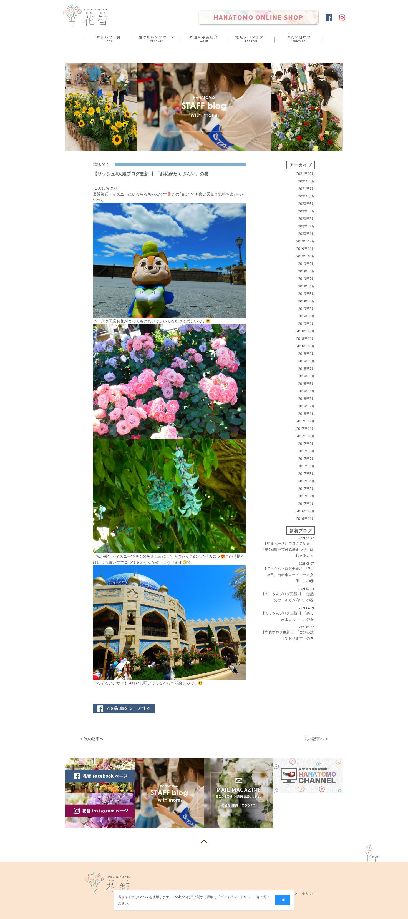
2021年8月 (306, 181)
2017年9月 (306, 443)
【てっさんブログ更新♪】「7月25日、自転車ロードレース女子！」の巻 (288, 574)
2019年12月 (305, 241)
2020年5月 (306, 203)
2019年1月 (306, 323)
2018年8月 (306, 361)
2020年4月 (306, 211)
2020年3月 (306, 218)
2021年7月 (306, 188)
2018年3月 (306, 398)
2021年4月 (306, 196)
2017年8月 (306, 451)
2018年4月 (306, 391)
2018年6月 (306, 376)
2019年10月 (305, 256)
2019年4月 (306, 301)
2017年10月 (305, 436)
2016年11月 (305, 518)
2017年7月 (306, 458)
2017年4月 (306, 481)
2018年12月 (305, 331)
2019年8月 (306, 271)
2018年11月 (305, 338)
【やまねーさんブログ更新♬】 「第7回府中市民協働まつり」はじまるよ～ (287, 549)
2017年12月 (305, 421)
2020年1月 (306, 233)
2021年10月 (305, 173)
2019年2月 (306, 316)
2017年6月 (306, 466)
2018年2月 (306, 406)
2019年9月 (306, 263)
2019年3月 (306, 308)
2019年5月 (306, 293)
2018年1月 (306, 413)
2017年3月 (306, 488)
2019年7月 (306, 278)
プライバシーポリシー (236, 897)
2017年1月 (306, 503)
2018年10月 (305, 346)
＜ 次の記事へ (91, 738)
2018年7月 (306, 368)
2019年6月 (306, 286)
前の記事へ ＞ (316, 738)
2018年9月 (306, 353)
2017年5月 (306, 473)
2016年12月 (305, 511)
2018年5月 (306, 383)
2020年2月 (306, 226)
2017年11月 (305, 428)
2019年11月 (305, 248)
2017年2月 (306, 496)
